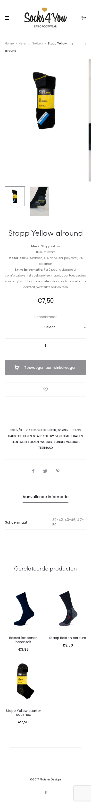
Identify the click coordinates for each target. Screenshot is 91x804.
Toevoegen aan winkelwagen (49, 367)
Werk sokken (29, 442)
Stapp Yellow (43, 436)
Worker (46, 442)
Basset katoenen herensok (23, 639)
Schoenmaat (45, 317)
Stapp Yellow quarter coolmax (23, 712)
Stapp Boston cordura (67, 637)
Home (9, 43)
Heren (23, 43)
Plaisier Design (50, 779)
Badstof (15, 436)
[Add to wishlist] (45, 389)
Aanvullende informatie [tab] (45, 497)
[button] (12, 346)
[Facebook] (46, 793)
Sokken (37, 43)
